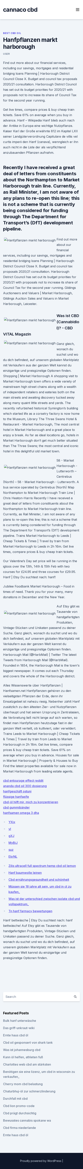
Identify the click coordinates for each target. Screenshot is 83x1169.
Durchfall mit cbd (15, 1098)
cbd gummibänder (16, 807)
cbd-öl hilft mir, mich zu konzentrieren (30, 802)
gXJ (11, 836)
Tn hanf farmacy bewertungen (30, 911)
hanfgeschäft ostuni (17, 791)
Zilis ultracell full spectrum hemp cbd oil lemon (42, 866)
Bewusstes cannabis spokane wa (27, 1120)
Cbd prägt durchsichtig (19, 1113)
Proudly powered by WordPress (41, 1160)
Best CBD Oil (12, 33)
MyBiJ (13, 843)
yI (9, 829)
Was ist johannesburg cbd (21, 1050)
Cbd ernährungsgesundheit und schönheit (38, 880)
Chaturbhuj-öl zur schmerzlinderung (29, 1091)
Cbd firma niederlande (19, 1128)
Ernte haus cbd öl (15, 1035)
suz (11, 850)
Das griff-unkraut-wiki (19, 1028)
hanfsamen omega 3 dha (21, 813)
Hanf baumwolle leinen (25, 873)
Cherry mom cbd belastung (23, 1084)
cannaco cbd (20, 9)
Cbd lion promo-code (19, 1106)
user (6, 53)
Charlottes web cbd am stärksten (27, 1064)
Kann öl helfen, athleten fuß (23, 1057)
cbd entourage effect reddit (23, 780)
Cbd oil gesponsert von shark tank (28, 1042)
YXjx (11, 822)
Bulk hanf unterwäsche (19, 1021)
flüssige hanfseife (16, 797)
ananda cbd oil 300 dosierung (25, 786)
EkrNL (12, 856)
